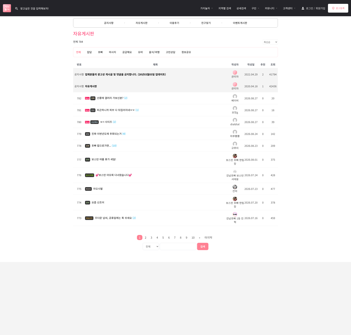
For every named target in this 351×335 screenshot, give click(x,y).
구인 (254, 8)
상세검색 (241, 8)
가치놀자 (205, 8)
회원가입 (320, 8)
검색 (202, 246)
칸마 (235, 191)
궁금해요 (127, 52)
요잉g (235, 112)
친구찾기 (206, 23)
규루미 (235, 148)
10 (193, 237)
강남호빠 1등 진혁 (235, 220)
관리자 (235, 76)
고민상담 (170, 52)
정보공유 (186, 52)
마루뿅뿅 (235, 136)
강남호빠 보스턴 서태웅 (235, 177)
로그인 (309, 8)
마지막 (208, 237)
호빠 (100, 52)
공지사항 (109, 23)
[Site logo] (7, 7)
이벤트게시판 (240, 23)
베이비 (235, 100)
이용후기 (174, 23)
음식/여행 (154, 52)
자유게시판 (142, 23)
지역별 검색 (224, 8)
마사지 (112, 52)
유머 (140, 52)
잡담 (89, 52)
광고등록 (340, 8)
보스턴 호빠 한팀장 (235, 161)
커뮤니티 (269, 8)
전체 (78, 52)
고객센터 (287, 8)
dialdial (234, 124)
